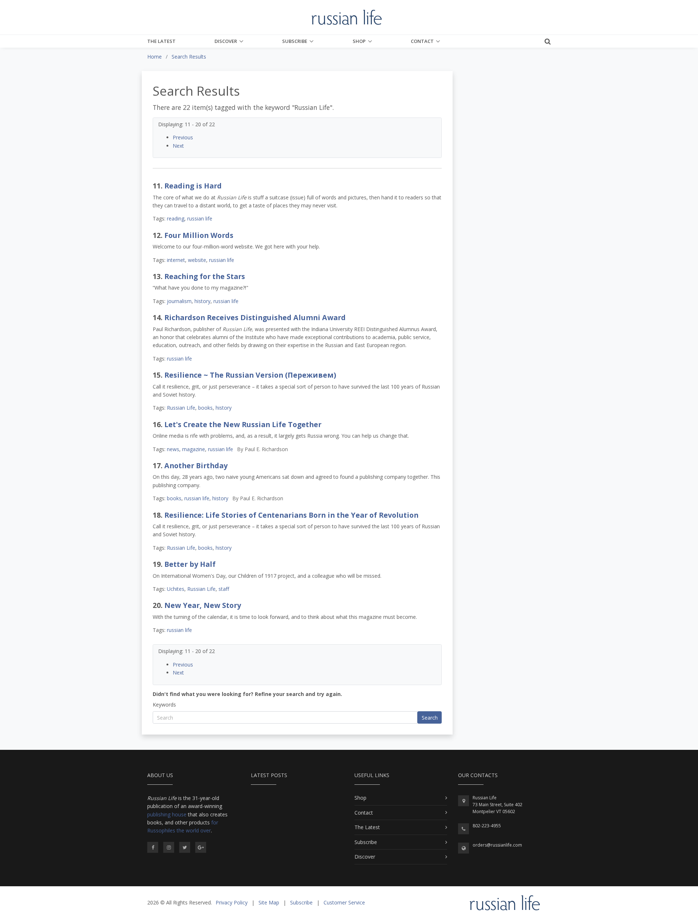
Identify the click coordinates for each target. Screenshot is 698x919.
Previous (183, 137)
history (202, 301)
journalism (179, 301)
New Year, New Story (202, 605)
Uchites (175, 588)
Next (178, 145)
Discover (225, 41)
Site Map (268, 902)
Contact (422, 41)
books (205, 407)
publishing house (166, 814)
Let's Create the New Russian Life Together (242, 424)
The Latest (161, 41)
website (197, 259)
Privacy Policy (232, 902)
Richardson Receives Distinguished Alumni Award (255, 317)
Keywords (164, 704)
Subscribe (294, 41)
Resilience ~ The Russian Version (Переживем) (250, 375)
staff (223, 588)
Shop (359, 41)
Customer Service (344, 902)
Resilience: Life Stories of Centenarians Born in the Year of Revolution (291, 515)
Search (430, 717)
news (173, 449)
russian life (199, 218)
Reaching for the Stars (204, 276)
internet (176, 259)
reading (175, 218)
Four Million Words (198, 235)
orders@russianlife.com (497, 845)
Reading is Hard (193, 186)
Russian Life (181, 407)
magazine (193, 449)
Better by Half (190, 564)
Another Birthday (196, 465)
